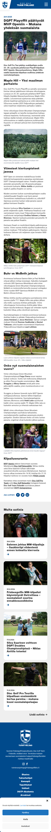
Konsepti (25, 781)
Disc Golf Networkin (22, 483)
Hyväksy (25, 812)
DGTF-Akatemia (25, 791)
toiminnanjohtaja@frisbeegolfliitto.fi (25, 768)
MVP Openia (9, 464)
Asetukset (25, 826)
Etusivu (25, 774)
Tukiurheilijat (25, 778)
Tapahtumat (25, 784)
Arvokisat (25, 795)
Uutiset (25, 788)
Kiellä (25, 819)
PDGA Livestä (39, 476)
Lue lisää (23, 805)
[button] (47, 800)
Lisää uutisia (37, 714)
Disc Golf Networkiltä (23, 466)
